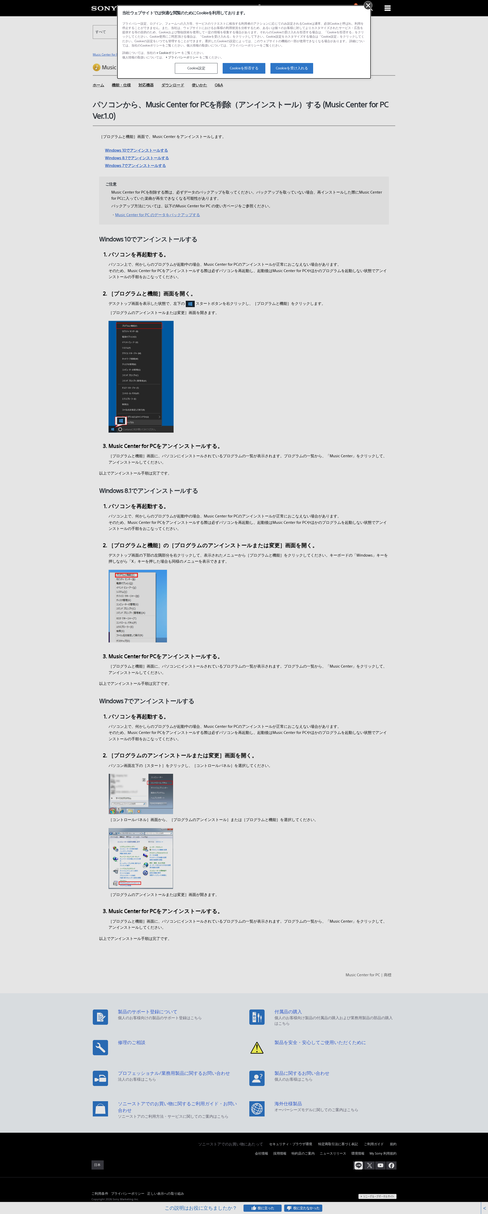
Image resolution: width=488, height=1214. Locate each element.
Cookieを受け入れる (292, 68)
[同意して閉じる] (368, 5)
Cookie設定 (196, 68)
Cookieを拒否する (244, 68)
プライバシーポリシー (183, 57)
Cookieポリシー (169, 53)
